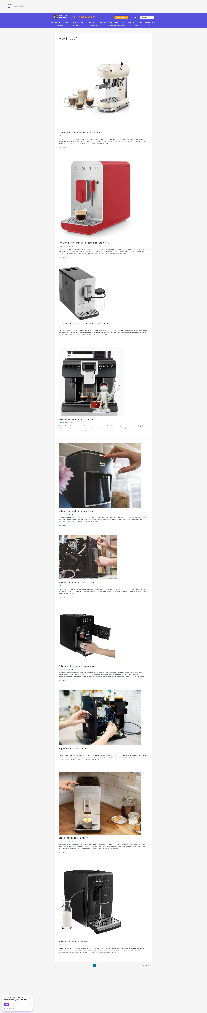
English (145, 17)
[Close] (29, 1004)
